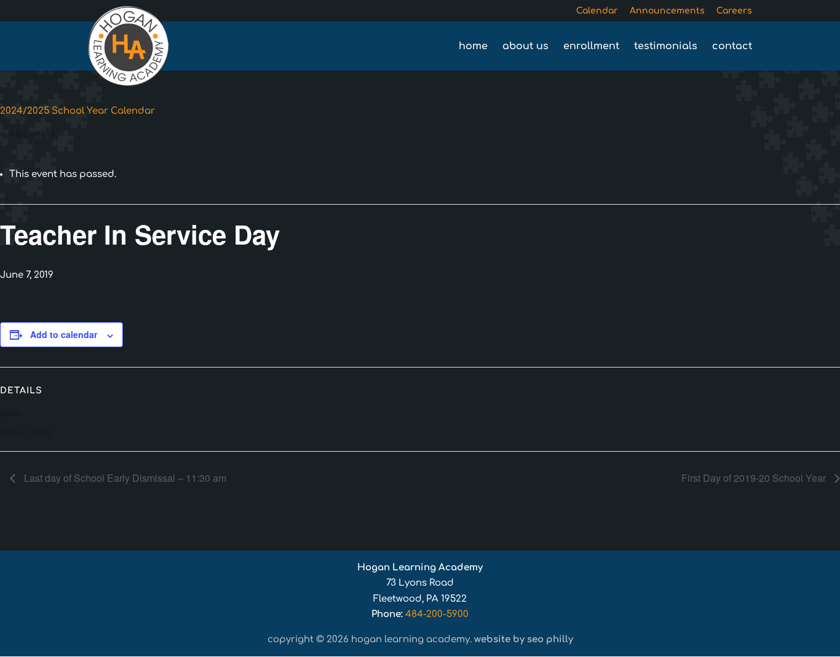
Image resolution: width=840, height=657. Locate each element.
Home (473, 47)
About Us (525, 47)
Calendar (597, 11)
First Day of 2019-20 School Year (754, 478)
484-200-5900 (437, 614)
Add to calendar (63, 334)
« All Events (27, 133)
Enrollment (591, 47)
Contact (732, 47)
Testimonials (665, 47)
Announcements (667, 11)
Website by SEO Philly (523, 639)
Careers (734, 11)
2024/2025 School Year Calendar (77, 111)
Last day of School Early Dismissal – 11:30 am (124, 478)
